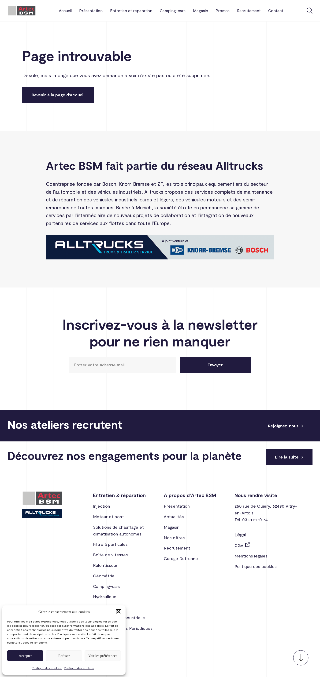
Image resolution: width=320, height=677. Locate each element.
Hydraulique (104, 596)
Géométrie (104, 575)
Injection (101, 506)
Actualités (174, 516)
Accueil (65, 10)
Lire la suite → (289, 456)
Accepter (25, 656)
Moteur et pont (108, 516)
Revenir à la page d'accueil (58, 94)
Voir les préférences (102, 656)
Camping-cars (173, 10)
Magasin (200, 10)
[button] (118, 611)
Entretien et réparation (131, 10)
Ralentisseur (105, 565)
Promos (223, 10)
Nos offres (174, 537)
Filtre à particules (110, 544)
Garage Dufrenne (181, 558)
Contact (275, 10)
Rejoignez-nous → (285, 425)
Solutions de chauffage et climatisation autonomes (118, 530)
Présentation (91, 10)
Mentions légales (251, 555)
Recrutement (249, 10)
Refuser (64, 656)
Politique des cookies (47, 668)
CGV (238, 545)
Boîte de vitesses (110, 554)
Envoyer (215, 364)
